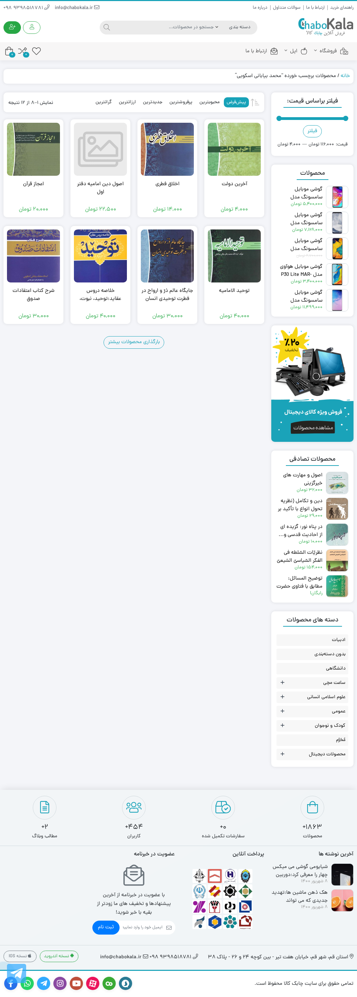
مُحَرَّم (340, 740)
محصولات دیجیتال (327, 754)
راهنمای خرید (342, 8)
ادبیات (338, 640)
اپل (293, 51)
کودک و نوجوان (330, 726)
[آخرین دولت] (234, 149)
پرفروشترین (180, 102)
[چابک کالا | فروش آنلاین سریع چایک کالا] (326, 27)
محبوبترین (209, 102)
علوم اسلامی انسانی (326, 697)
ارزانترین (127, 102)
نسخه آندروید (57, 956)
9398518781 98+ (23, 8)
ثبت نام (106, 927)
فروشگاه (328, 51)
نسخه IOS (18, 956)
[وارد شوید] (31, 27)
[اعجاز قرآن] (33, 149)
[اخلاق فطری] (167, 149)
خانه (345, 76)
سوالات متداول (287, 8)
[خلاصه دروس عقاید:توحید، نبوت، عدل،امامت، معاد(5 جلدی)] (100, 255)
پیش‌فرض (236, 102)
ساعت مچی (334, 683)
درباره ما (260, 8)
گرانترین (104, 102)
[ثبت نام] (12, 27)
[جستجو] (106, 28)
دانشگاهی (335, 668)
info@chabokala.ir (74, 8)
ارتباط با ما (315, 8)
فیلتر (312, 131)
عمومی (338, 711)
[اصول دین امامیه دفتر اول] (100, 149)
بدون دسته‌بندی (329, 654)
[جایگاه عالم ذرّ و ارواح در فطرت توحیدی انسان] (167, 255)
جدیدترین (152, 102)
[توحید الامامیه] (234, 255)
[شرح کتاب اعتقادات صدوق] (33, 255)
